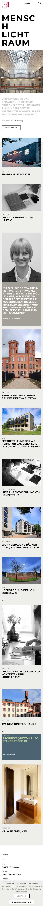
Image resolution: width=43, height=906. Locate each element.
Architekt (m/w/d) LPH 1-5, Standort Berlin (21, 740)
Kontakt (26, 3)
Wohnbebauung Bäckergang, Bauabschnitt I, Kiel (20, 546)
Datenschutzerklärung (21, 902)
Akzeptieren (21, 896)
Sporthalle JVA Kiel (16, 174)
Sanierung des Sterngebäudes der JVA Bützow (19, 397)
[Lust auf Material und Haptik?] (21, 197)
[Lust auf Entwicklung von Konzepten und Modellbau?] (21, 635)
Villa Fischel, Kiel (14, 831)
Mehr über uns (11, 128)
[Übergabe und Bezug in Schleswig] (21, 570)
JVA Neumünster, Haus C (19, 724)
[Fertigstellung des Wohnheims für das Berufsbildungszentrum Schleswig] (21, 421)
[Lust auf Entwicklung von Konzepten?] (21, 472)
